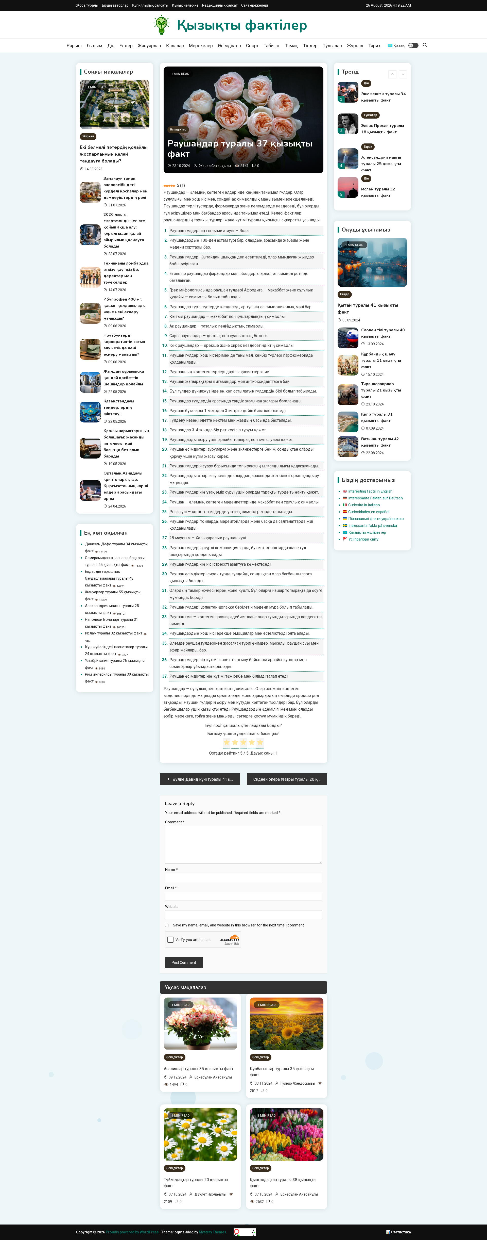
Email (171, 888)
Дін (110, 45)
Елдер (126, 45)
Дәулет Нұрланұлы (210, 1194)
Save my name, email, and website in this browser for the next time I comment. (239, 925)
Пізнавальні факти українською (376, 518)
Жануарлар (149, 45)
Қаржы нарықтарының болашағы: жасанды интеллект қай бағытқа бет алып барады (126, 443)
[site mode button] (413, 45)
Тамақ (291, 45)
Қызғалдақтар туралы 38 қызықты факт (283, 1182)
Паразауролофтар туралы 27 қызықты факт (381, 195)
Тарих (374, 45)
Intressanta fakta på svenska (373, 525)
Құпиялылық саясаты (150, 5)
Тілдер (310, 45)
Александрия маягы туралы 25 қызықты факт (381, 132)
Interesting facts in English (370, 491)
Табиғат (272, 45)
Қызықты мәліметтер (367, 532)
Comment (175, 822)
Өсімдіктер (229, 45)
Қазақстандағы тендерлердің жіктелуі (118, 407)
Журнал (355, 45)
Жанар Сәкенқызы (215, 166)
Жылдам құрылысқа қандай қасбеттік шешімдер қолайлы (123, 378)
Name (171, 869)
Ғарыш (74, 45)
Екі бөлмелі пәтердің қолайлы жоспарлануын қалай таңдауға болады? (114, 154)
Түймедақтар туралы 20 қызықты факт (196, 1182)
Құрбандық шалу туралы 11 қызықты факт (381, 360)
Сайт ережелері (254, 5)
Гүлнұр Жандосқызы (298, 1083)
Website (172, 906)
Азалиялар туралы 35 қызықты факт (198, 1068)
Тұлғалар (332, 45)
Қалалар (175, 45)
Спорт (252, 45)
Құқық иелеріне (185, 5)
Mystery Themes (212, 1232)
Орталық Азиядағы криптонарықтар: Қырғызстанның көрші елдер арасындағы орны (125, 485)
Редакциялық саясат (220, 5)
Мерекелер (201, 45)
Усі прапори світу (363, 539)
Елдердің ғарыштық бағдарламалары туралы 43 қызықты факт (109, 578)
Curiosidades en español (368, 512)
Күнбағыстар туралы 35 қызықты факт (282, 1071)
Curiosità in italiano (364, 505)
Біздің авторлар (115, 5)
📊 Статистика (398, 1232)
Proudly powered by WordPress (133, 1232)
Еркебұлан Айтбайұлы (213, 1077)
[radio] (226, 743)
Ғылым (94, 45)
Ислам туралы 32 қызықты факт (113, 633)
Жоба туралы (87, 5)
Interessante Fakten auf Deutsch (375, 498)
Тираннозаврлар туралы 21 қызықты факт (381, 390)
